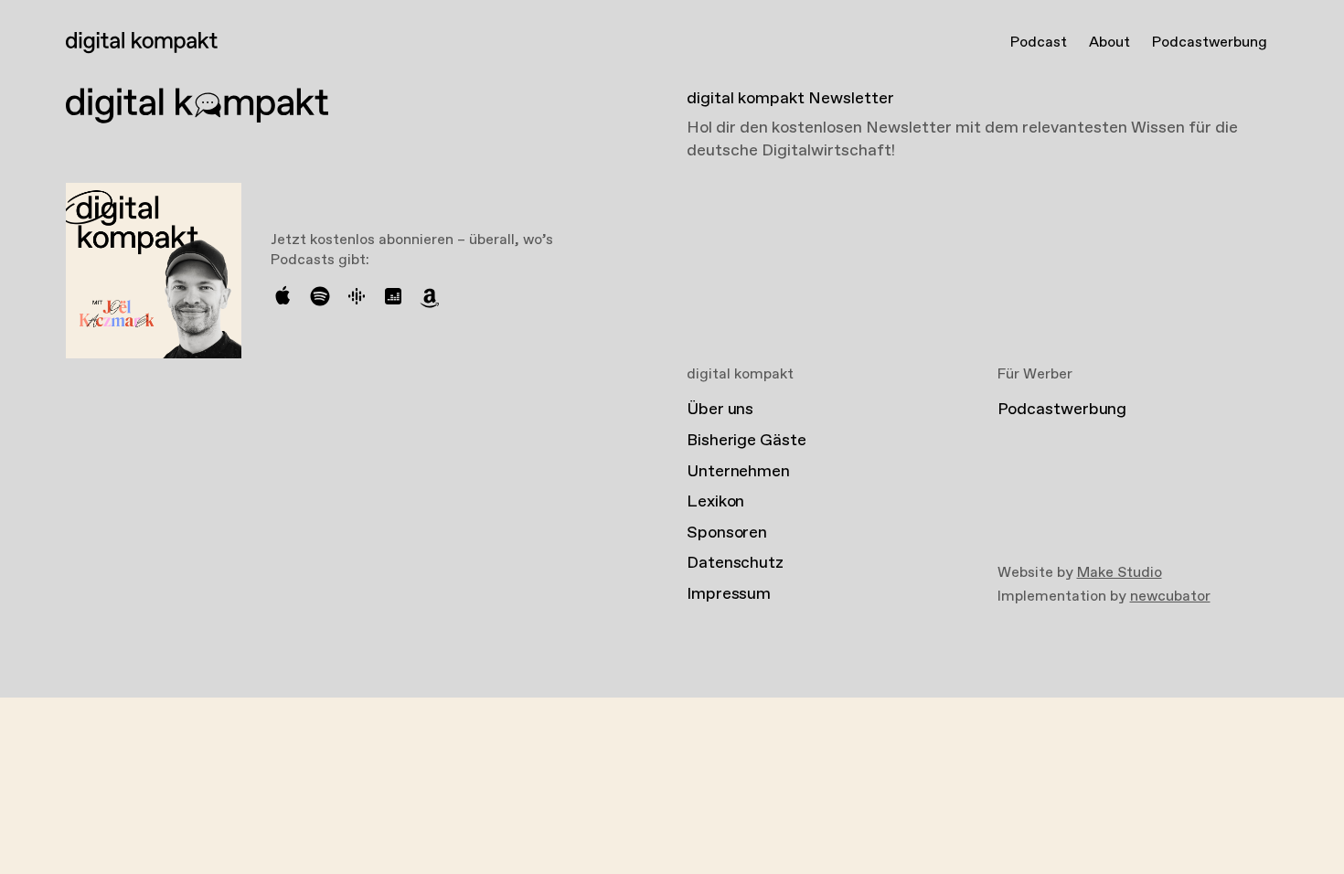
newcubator (1170, 596)
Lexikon (715, 502)
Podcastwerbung (1209, 42)
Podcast (1038, 42)
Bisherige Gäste (746, 441)
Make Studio (1119, 572)
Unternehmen (738, 472)
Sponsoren (727, 533)
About (1109, 42)
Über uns (720, 410)
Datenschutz (735, 563)
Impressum (729, 594)
